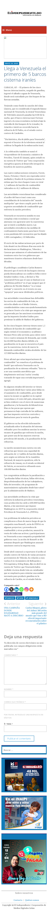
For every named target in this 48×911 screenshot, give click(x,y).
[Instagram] (26, 589)
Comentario (11, 655)
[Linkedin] (16, 589)
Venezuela (33, 598)
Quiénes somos (32, 900)
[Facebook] (6, 589)
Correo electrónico (15, 702)
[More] (31, 589)
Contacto (18, 900)
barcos (10, 598)
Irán (21, 598)
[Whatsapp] (21, 589)
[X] (11, 589)
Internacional (14, 594)
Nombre (8, 689)
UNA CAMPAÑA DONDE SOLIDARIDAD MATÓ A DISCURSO (13, 609)
